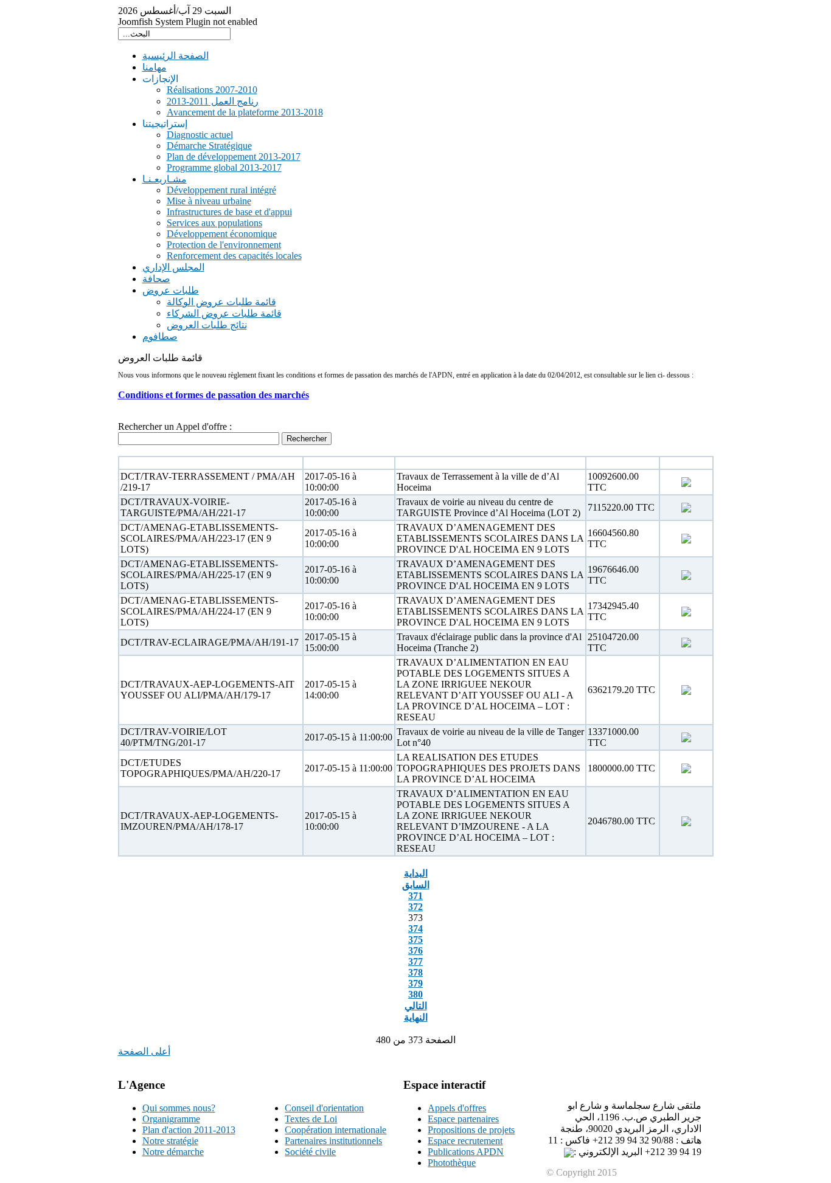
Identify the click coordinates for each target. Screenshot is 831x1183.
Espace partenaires (463, 1119)
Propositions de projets (471, 1130)
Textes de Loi (311, 1119)
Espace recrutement (465, 1141)
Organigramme (171, 1119)
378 (415, 972)
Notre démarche (173, 1152)
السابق (415, 885)
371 (415, 896)
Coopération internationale (335, 1130)
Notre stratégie (170, 1141)
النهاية (416, 1017)
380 (415, 994)
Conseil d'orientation (324, 1108)
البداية (416, 873)
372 (415, 907)
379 (415, 983)
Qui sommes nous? (178, 1108)
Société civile (310, 1152)
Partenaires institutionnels (333, 1141)
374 (415, 928)
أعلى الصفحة (144, 1051)
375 (415, 939)
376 (415, 950)
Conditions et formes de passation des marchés (213, 395)
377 (415, 961)
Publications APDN (466, 1152)
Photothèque (452, 1162)
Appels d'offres (457, 1108)
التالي (416, 1006)
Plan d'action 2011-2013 (188, 1130)
